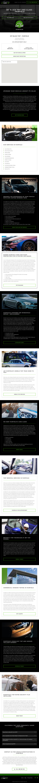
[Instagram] (37, 778)
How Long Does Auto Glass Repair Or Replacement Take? (15, 735)
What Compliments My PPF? (9, 743)
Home (22, 777)
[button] (19, 732)
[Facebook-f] (35, 778)
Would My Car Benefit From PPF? (10, 732)
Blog (25, 777)
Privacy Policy (29, 777)
